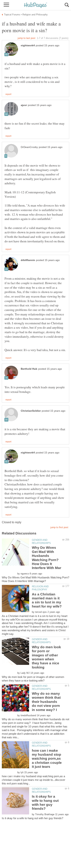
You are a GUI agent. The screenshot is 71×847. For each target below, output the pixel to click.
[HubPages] (35, 5)
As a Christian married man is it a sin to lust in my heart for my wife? (47, 600)
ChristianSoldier (31, 410)
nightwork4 (28, 45)
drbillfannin (28, 260)
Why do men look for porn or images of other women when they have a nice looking (46, 657)
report (8, 94)
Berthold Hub (29, 369)
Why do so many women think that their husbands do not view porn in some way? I (46, 702)
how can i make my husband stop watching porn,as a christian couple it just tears (47, 759)
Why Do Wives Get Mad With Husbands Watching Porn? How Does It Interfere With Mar (46, 558)
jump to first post (59, 527)
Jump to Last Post (26, 38)
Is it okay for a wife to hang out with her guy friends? (45, 802)
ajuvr (24, 105)
